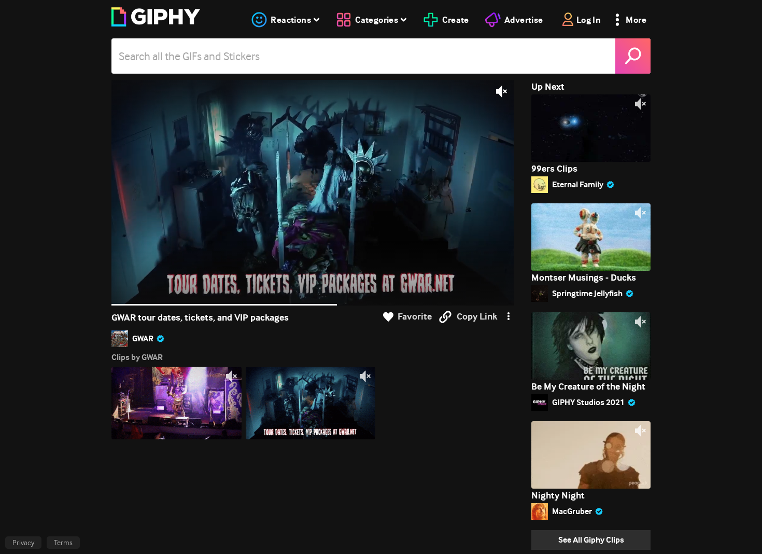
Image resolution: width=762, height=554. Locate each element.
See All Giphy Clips (591, 540)
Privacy (23, 542)
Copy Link (477, 316)
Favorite (415, 316)
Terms (63, 542)
